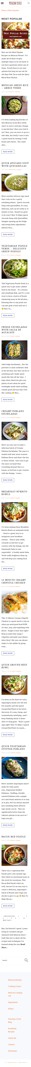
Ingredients (13, 1002)
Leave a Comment (17, 169)
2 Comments (17, 336)
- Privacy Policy (22, 1062)
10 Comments (17, 255)
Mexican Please (12, 1062)
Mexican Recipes (15, 980)
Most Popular (13, 10)
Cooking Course (14, 986)
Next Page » (7, 920)
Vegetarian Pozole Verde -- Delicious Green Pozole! (15, 249)
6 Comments (18, 671)
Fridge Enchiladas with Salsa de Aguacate (14, 330)
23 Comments (17, 417)
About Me (12, 1038)
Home (4, 10)
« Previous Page (9, 916)
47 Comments (17, 91)
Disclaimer (12, 1051)
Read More (8, 151)
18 (24, 918)
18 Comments (17, 586)
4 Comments (17, 498)
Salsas (10, 1008)
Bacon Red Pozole (14, 836)
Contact (11, 1044)
